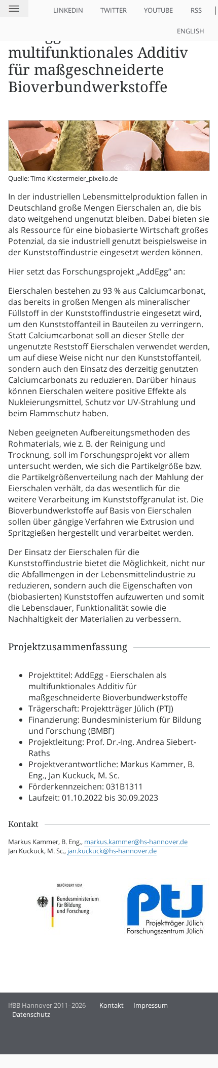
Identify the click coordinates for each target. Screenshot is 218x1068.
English (190, 30)
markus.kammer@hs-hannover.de (136, 841)
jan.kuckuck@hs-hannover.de (112, 850)
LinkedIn (68, 10)
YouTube (158, 10)
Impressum (150, 1005)
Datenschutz (31, 1014)
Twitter (113, 10)
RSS (196, 10)
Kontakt (111, 1005)
